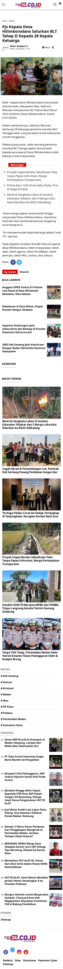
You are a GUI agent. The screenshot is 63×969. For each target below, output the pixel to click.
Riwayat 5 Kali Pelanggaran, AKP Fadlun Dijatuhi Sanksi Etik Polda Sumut (25, 777)
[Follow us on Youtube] (26, 952)
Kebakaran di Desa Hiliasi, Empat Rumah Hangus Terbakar (22, 308)
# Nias (4, 700)
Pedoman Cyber (47, 960)
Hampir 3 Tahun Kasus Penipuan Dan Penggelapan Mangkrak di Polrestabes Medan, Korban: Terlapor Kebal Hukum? (24, 831)
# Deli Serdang (9, 676)
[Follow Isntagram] (19, 952)
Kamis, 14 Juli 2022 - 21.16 (20, 49)
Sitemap (6, 919)
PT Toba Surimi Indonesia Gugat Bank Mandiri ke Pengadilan (24, 758)
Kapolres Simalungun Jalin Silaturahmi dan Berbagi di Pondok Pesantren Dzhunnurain (23, 329)
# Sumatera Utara (12, 725)
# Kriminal (7, 688)
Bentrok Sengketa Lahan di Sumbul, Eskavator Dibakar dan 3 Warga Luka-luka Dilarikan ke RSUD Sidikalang (31, 198)
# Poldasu (7, 713)
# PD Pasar (7, 706)
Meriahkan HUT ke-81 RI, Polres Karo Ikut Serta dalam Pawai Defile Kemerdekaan (26, 864)
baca (47, 47)
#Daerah (24, 271)
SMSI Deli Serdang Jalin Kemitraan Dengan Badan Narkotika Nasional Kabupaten (23, 348)
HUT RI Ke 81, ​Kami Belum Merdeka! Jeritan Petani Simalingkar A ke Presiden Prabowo (26, 881)
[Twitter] (19, 262)
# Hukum (6, 682)
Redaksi (8, 960)
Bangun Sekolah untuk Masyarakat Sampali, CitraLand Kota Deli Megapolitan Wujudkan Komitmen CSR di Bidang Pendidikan (26, 899)
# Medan (6, 694)
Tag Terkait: (10, 271)
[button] (59, 2)
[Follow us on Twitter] (12, 949)
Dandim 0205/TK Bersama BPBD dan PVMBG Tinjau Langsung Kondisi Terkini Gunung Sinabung (30, 608)
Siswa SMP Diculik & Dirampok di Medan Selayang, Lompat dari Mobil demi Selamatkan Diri (25, 743)
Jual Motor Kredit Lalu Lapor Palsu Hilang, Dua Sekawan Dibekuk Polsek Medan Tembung (25, 813)
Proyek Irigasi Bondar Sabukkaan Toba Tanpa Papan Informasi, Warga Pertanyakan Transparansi (32, 176)
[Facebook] (13, 262)
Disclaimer (29, 960)
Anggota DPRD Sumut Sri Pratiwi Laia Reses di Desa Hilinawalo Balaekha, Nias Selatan (22, 291)
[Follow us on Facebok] (5, 952)
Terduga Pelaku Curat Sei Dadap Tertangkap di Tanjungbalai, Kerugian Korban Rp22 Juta (30, 514)
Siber (18, 960)
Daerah (12, 21)
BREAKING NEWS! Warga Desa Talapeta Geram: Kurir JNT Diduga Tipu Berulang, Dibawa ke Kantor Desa (25, 848)
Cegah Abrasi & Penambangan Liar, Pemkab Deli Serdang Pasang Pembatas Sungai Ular (30, 470)
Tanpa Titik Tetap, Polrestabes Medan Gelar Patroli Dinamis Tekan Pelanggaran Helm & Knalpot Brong (30, 656)
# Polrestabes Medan (13, 719)
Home (4, 21)
